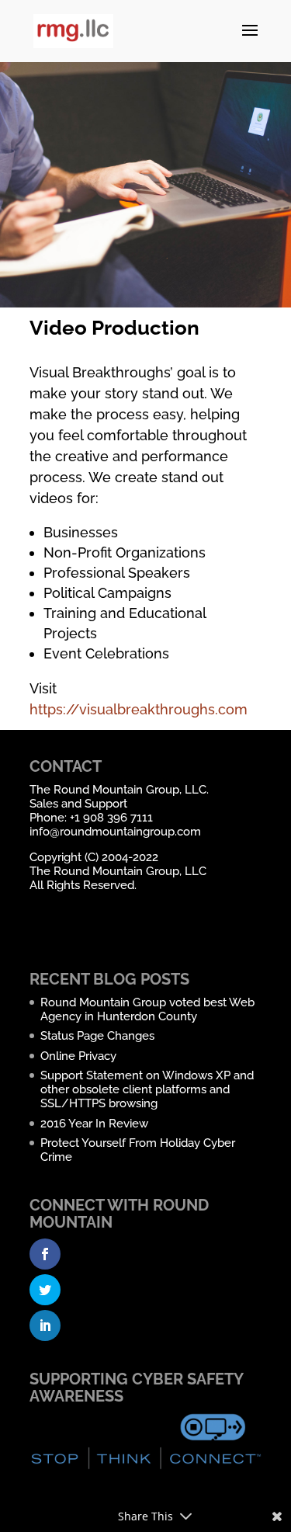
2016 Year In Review (94, 1124)
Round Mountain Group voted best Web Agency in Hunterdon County (147, 1009)
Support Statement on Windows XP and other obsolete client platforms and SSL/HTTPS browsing (147, 1089)
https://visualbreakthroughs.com (138, 709)
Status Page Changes (97, 1036)
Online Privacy (78, 1056)
